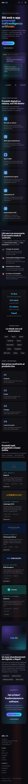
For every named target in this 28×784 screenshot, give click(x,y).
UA (5, 2)
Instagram (4, 770)
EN (22, 2)
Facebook (4, 772)
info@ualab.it (5, 768)
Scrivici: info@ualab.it (14, 714)
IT (19, 2)
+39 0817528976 (14, 719)
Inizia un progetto (8, 43)
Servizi (3, 750)
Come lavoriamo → (8, 48)
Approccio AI (5, 753)
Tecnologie (4, 755)
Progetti (3, 757)
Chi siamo (4, 759)
